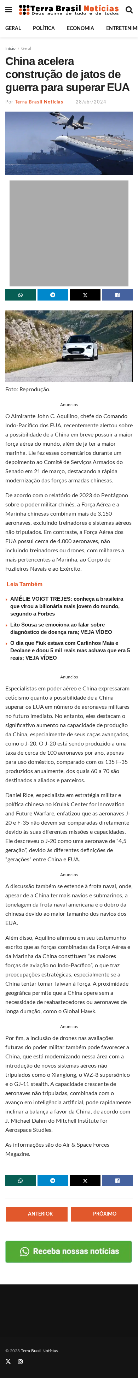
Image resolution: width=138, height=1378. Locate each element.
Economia (80, 28)
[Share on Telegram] (53, 295)
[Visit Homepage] (69, 10)
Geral (13, 28)
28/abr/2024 (91, 102)
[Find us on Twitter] (8, 1362)
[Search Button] (129, 10)
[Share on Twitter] (85, 295)
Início (10, 48)
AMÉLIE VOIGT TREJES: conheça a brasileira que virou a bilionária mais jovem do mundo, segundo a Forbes (66, 606)
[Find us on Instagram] (20, 1362)
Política (44, 28)
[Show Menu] (8, 10)
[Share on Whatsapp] (20, 295)
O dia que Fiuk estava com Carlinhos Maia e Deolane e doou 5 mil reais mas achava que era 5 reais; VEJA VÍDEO (70, 650)
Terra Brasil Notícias (39, 102)
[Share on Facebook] (117, 295)
